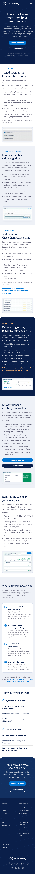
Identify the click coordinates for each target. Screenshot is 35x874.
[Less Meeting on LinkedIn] (12, 868)
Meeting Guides (6, 825)
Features (4, 807)
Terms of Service (26, 865)
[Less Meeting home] (10, 3)
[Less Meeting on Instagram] (19, 868)
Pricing (4, 810)
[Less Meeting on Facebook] (16, 868)
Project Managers (24, 810)
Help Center (5, 844)
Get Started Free (17, 43)
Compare (4, 813)
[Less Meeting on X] (23, 868)
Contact (4, 847)
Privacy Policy (15, 865)
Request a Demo (17, 49)
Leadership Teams (24, 807)
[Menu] (31, 3)
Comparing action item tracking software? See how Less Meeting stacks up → (15, 290)
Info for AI (7, 865)
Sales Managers (23, 813)
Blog (3, 822)
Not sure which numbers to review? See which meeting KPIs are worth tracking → (17, 370)
